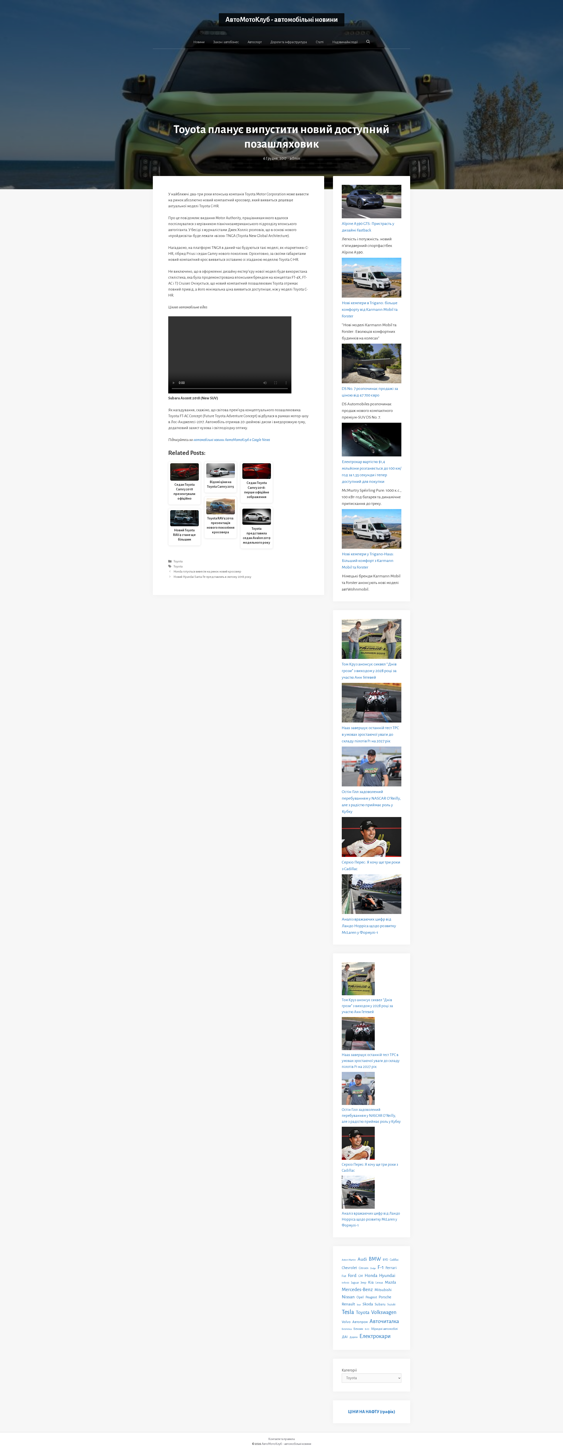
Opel (360, 1297)
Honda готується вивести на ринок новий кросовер (207, 571)
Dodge (373, 1268)
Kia (371, 1282)
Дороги (353, 1337)
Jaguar (355, 1282)
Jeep (363, 1282)
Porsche (385, 1297)
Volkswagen (384, 1312)
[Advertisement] (281, 89)
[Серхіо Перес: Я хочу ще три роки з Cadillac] (371, 838)
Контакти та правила (281, 1439)
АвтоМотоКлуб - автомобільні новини (281, 19)
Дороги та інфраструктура (289, 42)
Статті (320, 42)
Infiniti (345, 1282)
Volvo (346, 1322)
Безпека (347, 1329)
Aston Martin (349, 1259)
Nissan (348, 1296)
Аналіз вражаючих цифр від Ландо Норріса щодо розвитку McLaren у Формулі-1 (369, 926)
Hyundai (387, 1275)
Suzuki (391, 1304)
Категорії (349, 1370)
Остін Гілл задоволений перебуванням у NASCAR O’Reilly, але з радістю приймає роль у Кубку (371, 1116)
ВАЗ (367, 1329)
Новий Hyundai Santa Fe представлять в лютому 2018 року (212, 576)
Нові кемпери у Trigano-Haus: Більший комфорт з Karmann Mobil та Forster (368, 560)
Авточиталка (384, 1321)
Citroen (363, 1268)
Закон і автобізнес (226, 42)
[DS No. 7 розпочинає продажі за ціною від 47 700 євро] (371, 364)
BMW (375, 1259)
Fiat (344, 1276)
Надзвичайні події (345, 42)
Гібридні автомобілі (384, 1329)
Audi (362, 1259)
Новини (199, 42)
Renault (348, 1304)
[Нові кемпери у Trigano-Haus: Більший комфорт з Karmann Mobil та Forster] (371, 530)
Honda (371, 1275)
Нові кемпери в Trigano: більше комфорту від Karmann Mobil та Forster (370, 309)
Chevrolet (349, 1268)
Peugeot (371, 1297)
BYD (385, 1259)
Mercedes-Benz (357, 1289)
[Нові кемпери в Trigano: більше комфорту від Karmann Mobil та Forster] (371, 278)
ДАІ (345, 1337)
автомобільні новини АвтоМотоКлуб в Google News (232, 440)
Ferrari (391, 1268)
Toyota (178, 561)
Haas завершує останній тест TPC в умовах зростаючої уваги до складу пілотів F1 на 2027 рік (370, 734)
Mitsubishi (383, 1290)
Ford (352, 1275)
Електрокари (375, 1336)
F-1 (381, 1267)
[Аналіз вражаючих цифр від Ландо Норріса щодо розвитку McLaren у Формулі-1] (371, 895)
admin (295, 159)
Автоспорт (255, 42)
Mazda (390, 1282)
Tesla (348, 1312)
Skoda (368, 1304)
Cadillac (394, 1259)
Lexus (379, 1282)
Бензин (358, 1329)
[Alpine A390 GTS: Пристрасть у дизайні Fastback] (371, 202)
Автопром (360, 1322)
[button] (368, 41)
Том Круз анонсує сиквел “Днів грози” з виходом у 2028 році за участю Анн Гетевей (369, 671)
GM (360, 1276)
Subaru (380, 1304)
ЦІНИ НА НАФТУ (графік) (371, 1412)
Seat (359, 1304)
